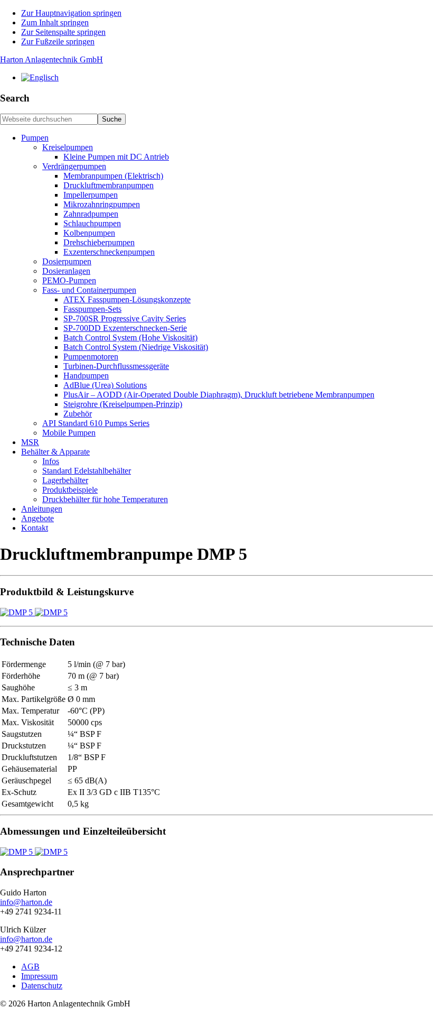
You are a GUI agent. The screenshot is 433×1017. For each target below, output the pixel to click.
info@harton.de (26, 902)
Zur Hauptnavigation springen (71, 12)
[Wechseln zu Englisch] (40, 77)
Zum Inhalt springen (55, 22)
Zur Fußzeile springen (58, 41)
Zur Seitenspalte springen (63, 31)
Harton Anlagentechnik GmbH (51, 59)
